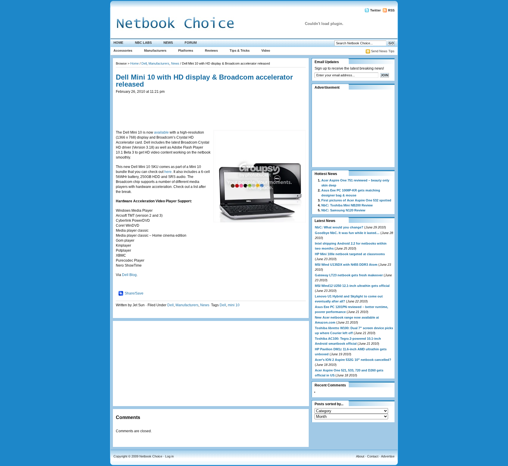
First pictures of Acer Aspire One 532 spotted (356, 200)
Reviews (211, 50)
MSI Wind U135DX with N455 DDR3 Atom (346, 264)
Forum (191, 42)
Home (118, 42)
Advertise (388, 456)
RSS (391, 10)
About (360, 456)
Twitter (375, 10)
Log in (169, 456)
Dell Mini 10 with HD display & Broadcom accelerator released (204, 80)
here (168, 172)
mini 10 (234, 305)
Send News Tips (383, 51)
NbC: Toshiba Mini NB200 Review (347, 205)
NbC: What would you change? (339, 227)
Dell (144, 63)
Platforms (185, 50)
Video (265, 50)
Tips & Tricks (240, 50)
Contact (372, 456)
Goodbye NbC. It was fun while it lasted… (347, 233)
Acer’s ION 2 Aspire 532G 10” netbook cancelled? (353, 359)
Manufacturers (155, 50)
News (168, 42)
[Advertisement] (211, 107)
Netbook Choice (150, 456)
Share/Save (134, 293)
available (162, 132)
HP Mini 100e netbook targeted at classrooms (350, 254)
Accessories (122, 50)
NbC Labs (143, 42)
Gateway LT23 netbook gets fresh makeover (349, 275)
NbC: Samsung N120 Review (343, 210)
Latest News (325, 221)
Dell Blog (129, 275)
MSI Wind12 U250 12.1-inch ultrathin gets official (352, 285)
